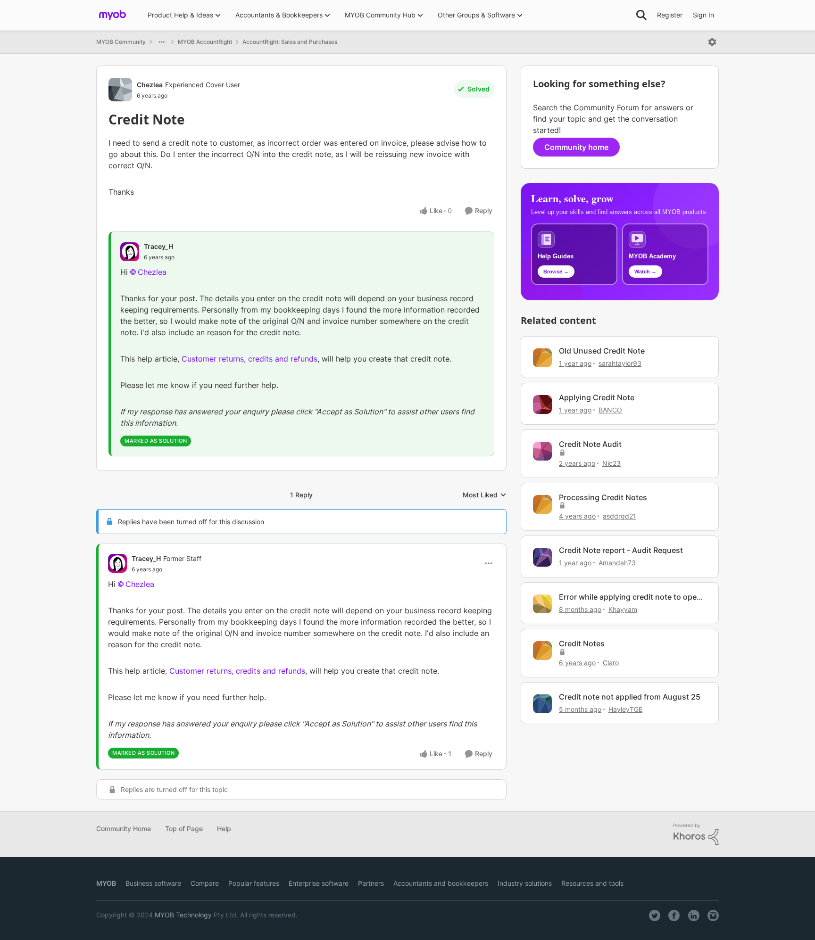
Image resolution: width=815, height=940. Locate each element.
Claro (611, 663)
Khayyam (622, 609)
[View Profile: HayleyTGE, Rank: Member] (542, 703)
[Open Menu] (712, 42)
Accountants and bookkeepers (440, 883)
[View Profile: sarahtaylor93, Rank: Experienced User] (542, 357)
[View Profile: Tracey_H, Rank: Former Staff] (117, 563)
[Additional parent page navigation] (161, 42)
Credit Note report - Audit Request (621, 550)
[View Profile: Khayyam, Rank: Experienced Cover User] (542, 603)
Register (669, 15)
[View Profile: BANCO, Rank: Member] (542, 404)
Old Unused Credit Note (602, 350)
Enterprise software (319, 883)
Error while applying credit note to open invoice (630, 597)
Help (224, 829)
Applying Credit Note (596, 397)
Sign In (703, 15)
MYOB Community (121, 41)
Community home (576, 147)
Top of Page (184, 829)
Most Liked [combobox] (485, 495)
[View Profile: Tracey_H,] (129, 251)
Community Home (123, 829)
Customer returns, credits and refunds (249, 358)
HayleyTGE (625, 709)
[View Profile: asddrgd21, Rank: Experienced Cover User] (542, 504)
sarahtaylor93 (620, 363)
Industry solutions (525, 883)
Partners (371, 883)
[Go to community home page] (112, 15)
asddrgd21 (619, 516)
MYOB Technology (183, 915)
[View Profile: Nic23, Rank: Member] (542, 451)
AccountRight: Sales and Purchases (289, 41)
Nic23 (611, 463)
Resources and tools (592, 883)
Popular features (253, 883)
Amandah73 (617, 563)
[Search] (641, 15)
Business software (153, 883)
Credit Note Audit (590, 444)
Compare (205, 883)
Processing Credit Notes (603, 497)
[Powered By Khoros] (696, 834)
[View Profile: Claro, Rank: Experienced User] (542, 650)
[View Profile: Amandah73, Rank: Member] (542, 557)
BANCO (610, 410)
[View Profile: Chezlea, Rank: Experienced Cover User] (120, 89)
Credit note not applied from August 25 (629, 696)
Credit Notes (582, 643)
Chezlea (150, 85)
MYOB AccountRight (205, 41)
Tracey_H (158, 246)
